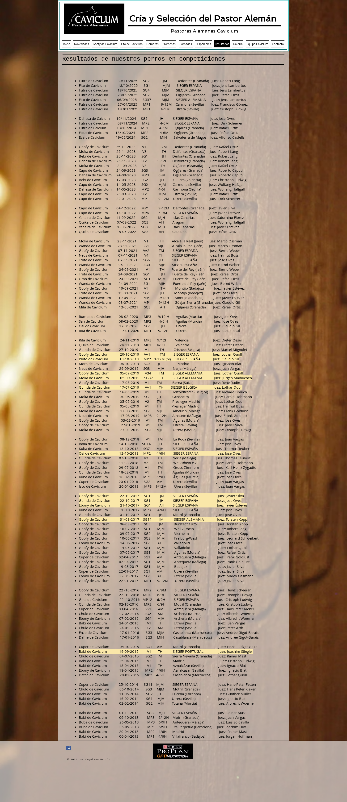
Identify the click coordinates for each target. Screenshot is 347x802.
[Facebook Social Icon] (68, 748)
